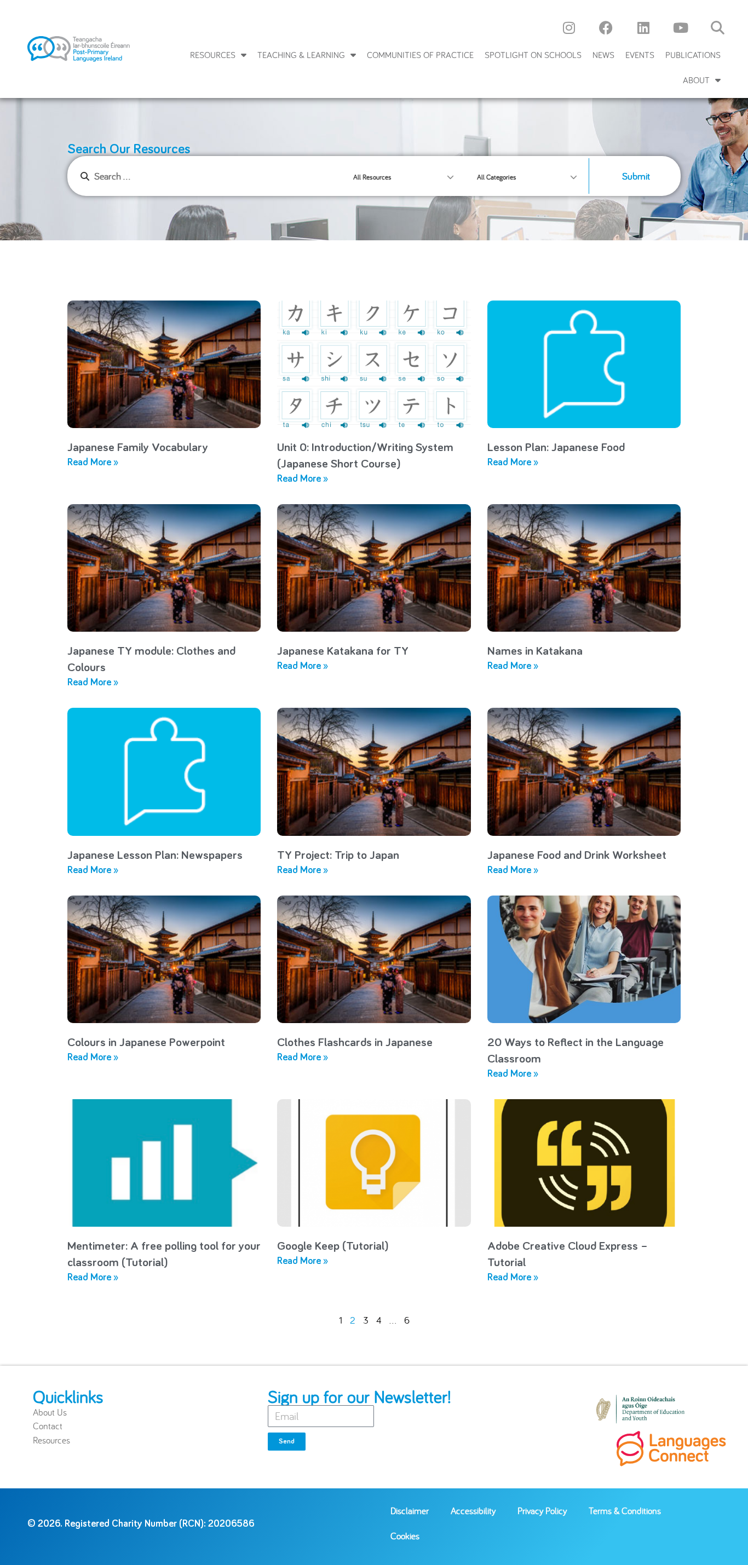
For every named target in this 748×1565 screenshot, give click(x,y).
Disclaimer (409, 1510)
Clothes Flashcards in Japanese (355, 1043)
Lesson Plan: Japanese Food (556, 448)
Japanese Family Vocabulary (137, 448)
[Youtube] (680, 27)
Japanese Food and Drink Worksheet (576, 856)
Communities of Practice (420, 54)
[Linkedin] (643, 27)
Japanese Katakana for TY (342, 651)
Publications (693, 54)
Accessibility (473, 1510)
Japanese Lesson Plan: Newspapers (155, 856)
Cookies (404, 1535)
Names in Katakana (535, 651)
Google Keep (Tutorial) (332, 1246)
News (603, 54)
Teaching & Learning (301, 54)
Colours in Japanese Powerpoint (146, 1043)
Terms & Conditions (625, 1510)
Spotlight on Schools (533, 54)
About (696, 79)
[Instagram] (569, 27)
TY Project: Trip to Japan (338, 856)
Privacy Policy (542, 1510)
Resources (212, 54)
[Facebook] (606, 27)
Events (639, 54)
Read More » (92, 462)
